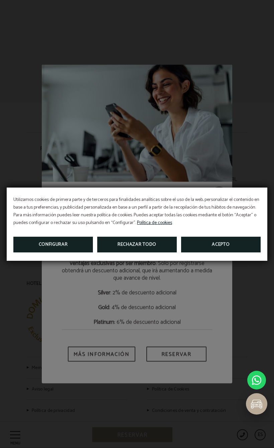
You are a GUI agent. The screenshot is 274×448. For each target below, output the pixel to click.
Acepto (221, 244)
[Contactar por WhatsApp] (256, 380)
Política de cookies (154, 223)
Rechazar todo (137, 244)
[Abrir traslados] (256, 404)
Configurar (53, 244)
